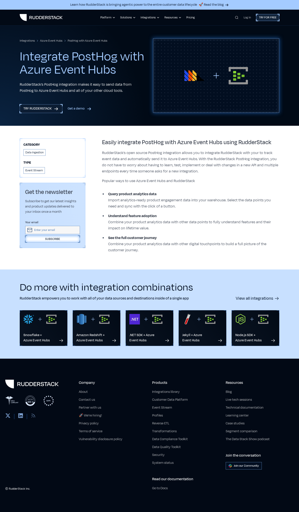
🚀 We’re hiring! (90, 415)
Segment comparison (241, 431)
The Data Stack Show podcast (248, 439)
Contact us (87, 399)
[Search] (236, 17)
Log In (247, 17)
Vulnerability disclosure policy (100, 439)
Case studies (235, 423)
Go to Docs (160, 488)
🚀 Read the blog (211, 4)
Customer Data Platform (170, 399)
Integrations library (166, 392)
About (83, 392)
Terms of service (90, 431)
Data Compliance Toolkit (170, 439)
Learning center (237, 415)
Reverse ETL (160, 423)
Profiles (157, 415)
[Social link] (8, 416)
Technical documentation (245, 407)
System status (163, 463)
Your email (31, 222)
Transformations (164, 431)
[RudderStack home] (41, 17)
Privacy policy (89, 423)
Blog (229, 392)
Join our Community (246, 466)
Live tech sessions (239, 399)
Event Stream (162, 407)
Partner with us (90, 407)
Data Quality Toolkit (166, 447)
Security (158, 455)
